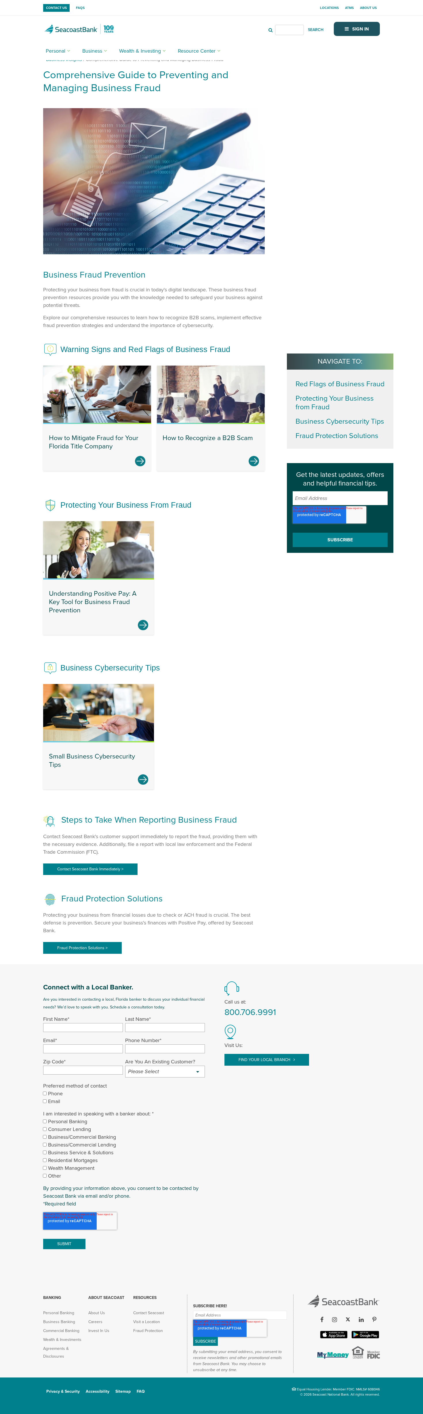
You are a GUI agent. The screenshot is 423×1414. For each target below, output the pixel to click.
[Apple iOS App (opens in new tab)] (333, 1337)
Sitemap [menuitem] (123, 1391)
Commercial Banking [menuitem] (61, 1330)
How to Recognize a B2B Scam (208, 438)
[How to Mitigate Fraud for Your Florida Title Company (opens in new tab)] (140, 461)
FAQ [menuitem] (141, 1391)
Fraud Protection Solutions (337, 435)
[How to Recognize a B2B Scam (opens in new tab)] (254, 461)
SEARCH (315, 29)
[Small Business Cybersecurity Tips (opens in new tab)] (143, 779)
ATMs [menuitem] (349, 7)
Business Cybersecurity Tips (340, 421)
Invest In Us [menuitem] (98, 1330)
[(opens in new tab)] (332, 1357)
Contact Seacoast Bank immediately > (90, 869)
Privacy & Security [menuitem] (63, 1391)
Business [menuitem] (92, 51)
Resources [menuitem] (145, 1297)
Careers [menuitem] (95, 1321)
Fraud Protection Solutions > (82, 947)
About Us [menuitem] (368, 7)
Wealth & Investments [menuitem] (62, 1339)
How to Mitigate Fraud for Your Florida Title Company (93, 442)
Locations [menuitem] (329, 7)
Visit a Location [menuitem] (146, 1321)
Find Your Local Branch (265, 1059)
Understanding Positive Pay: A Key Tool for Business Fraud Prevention (92, 602)
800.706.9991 (250, 1012)
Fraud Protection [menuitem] (148, 1330)
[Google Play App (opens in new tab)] (365, 1337)
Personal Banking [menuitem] (58, 1312)
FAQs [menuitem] (80, 7)
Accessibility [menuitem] (97, 1391)
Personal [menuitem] (55, 51)
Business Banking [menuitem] (59, 1321)
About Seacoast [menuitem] (106, 1297)
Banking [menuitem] (52, 1297)
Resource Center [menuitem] (197, 51)
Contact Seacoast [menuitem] (148, 1312)
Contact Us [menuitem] (56, 7)
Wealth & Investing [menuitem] (140, 51)
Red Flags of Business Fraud (340, 384)
